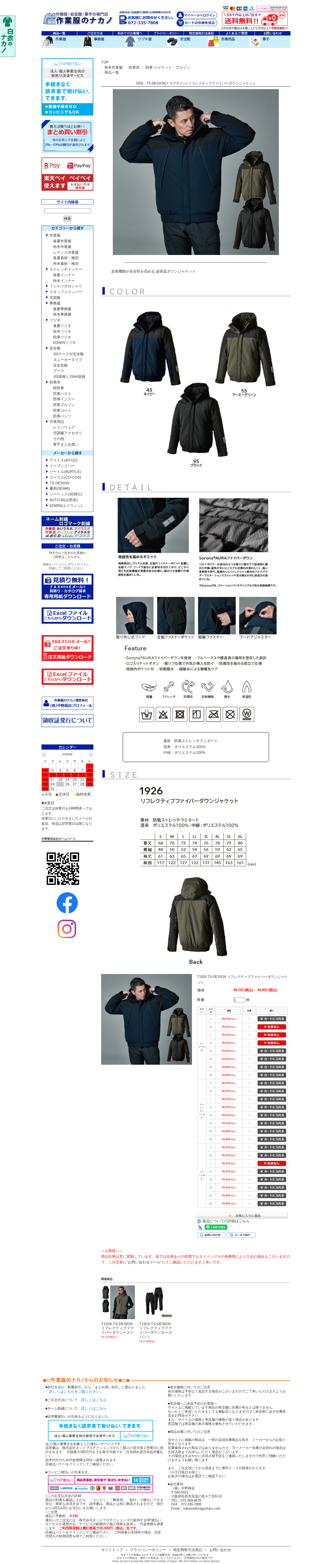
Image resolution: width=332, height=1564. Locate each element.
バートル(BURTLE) (65, 472)
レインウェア (64, 427)
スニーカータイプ (67, 360)
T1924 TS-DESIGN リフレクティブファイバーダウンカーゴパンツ (155, 1330)
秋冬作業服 (114, 67)
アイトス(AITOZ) (64, 460)
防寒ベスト (62, 394)
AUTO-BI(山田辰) (64, 500)
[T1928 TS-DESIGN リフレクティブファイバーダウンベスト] (118, 1302)
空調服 (55, 297)
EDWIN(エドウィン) (66, 505)
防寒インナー (64, 399)
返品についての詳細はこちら (226, 1221)
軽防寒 (58, 388)
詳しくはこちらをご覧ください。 (74, 1391)
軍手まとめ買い (66, 444)
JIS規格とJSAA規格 (69, 376)
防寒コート (62, 410)
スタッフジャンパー (66, 292)
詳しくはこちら (94, 1400)
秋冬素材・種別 (66, 263)
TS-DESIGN (59, 483)
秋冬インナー (64, 281)
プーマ (58, 371)
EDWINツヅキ (64, 342)
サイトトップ (112, 1550)
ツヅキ (55, 320)
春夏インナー (64, 275)
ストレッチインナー (66, 269)
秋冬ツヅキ (62, 331)
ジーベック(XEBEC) (66, 494)
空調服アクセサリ (67, 433)
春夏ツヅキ (62, 326)
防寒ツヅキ (62, 337)
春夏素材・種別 (66, 258)
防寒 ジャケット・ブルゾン (168, 67)
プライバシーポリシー (148, 1550)
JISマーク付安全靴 (68, 354)
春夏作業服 (62, 241)
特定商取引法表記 (187, 1550)
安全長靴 (60, 365)
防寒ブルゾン (64, 405)
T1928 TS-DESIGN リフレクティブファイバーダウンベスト (117, 1328)
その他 (58, 439)
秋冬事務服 (62, 314)
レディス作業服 (66, 252)
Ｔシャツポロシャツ (66, 286)
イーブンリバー (62, 466)
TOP (105, 62)
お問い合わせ (220, 1550)
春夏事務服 (62, 309)
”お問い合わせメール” (144, 1262)
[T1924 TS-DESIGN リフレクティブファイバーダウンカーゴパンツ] (156, 1302)
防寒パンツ (62, 416)
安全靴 (55, 348)
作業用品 (57, 422)
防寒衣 (134, 67)
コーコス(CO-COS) (65, 477)
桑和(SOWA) (60, 488)
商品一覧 (112, 72)
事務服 (55, 303)
